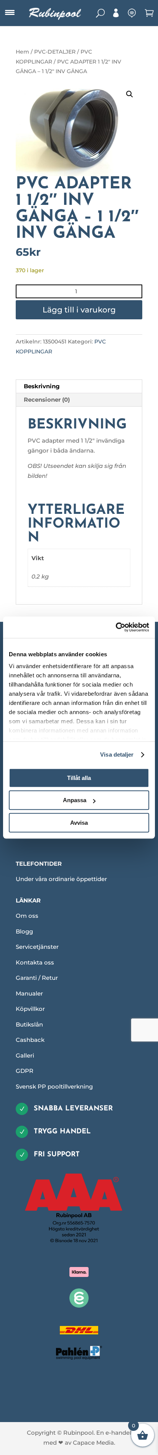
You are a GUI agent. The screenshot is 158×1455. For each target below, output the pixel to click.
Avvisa (79, 822)
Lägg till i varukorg (79, 309)
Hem (22, 52)
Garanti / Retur (37, 977)
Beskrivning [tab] (42, 386)
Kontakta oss (35, 962)
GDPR (24, 1070)
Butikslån (29, 1024)
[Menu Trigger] (9, 12)
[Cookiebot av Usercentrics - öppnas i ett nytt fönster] (115, 627)
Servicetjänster (37, 946)
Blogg (24, 931)
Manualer (29, 993)
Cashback (30, 1039)
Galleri (25, 1055)
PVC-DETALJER (55, 52)
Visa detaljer (116, 754)
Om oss (27, 915)
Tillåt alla (79, 778)
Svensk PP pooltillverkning (54, 1086)
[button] (130, 94)
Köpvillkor (30, 1008)
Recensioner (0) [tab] (47, 399)
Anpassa (74, 800)
